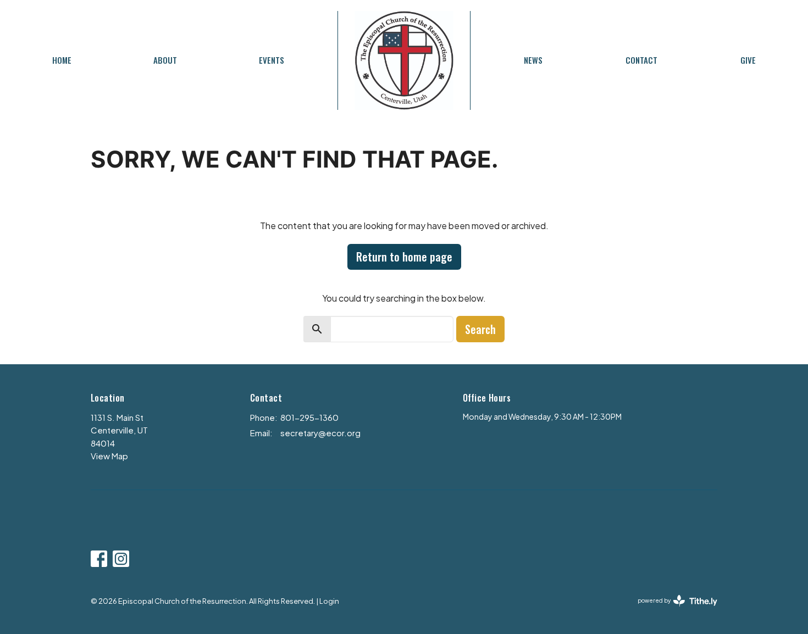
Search (480, 329)
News (533, 60)
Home (61, 60)
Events (271, 60)
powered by (673, 610)
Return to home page (404, 256)
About (165, 60)
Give (748, 60)
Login (329, 601)
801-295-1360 (309, 417)
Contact (641, 60)
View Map (109, 456)
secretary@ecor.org (320, 432)
